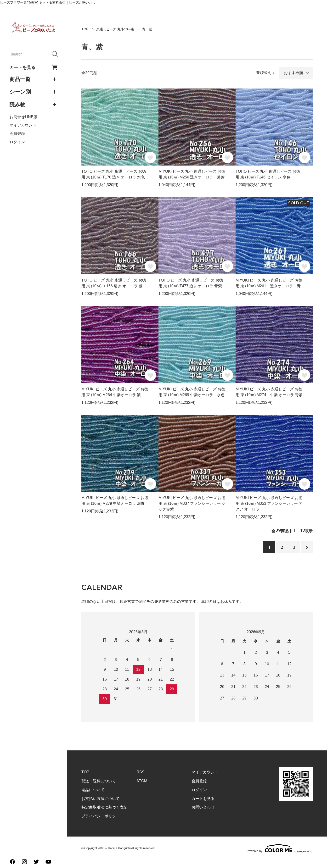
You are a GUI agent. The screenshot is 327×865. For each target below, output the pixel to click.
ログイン (17, 142)
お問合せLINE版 (23, 117)
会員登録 (17, 134)
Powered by (254, 851)
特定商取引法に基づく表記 (104, 807)
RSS (140, 772)
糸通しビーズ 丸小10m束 (115, 29)
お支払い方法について (100, 799)
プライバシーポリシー (100, 816)
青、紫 (147, 29)
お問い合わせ (203, 807)
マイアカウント (23, 125)
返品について (92, 790)
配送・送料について (98, 781)
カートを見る (22, 67)
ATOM (141, 781)
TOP (84, 29)
